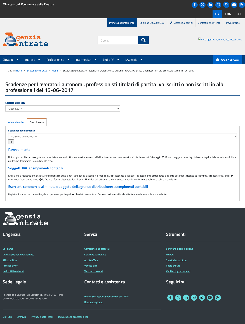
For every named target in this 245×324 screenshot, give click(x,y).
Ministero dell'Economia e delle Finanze (28, 4)
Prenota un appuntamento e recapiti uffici (106, 296)
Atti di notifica (10, 260)
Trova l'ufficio (233, 23)
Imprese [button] (30, 59)
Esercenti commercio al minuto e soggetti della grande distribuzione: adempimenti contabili (78, 186)
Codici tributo (173, 265)
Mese (55, 70)
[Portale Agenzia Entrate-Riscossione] (220, 40)
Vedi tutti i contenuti (13, 271)
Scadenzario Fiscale (37, 70)
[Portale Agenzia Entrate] (25, 40)
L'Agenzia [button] (131, 59)
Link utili (7, 317)
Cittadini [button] (8, 59)
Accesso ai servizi (183, 23)
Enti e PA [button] (109, 59)
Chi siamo (8, 249)
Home (19, 70)
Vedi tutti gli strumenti (178, 271)
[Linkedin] (210, 5)
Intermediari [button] (84, 59)
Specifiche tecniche (176, 260)
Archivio (21, 317)
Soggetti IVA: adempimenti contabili (35, 168)
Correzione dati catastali (97, 249)
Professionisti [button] (55, 59)
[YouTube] (234, 5)
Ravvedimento (19, 149)
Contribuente (37, 122)
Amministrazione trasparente (18, 254)
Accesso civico (10, 265)
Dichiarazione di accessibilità (73, 317)
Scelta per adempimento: (22, 130)
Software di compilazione (179, 249)
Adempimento (15, 122)
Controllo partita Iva (95, 254)
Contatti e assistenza (209, 23)
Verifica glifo (90, 265)
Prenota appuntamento (121, 23)
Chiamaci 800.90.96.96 (152, 23)
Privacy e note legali (42, 317)
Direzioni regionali (93, 302)
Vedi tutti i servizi (93, 271)
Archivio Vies (91, 260)
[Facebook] (195, 5)
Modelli (170, 254)
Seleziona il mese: (15, 103)
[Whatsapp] (226, 5)
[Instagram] (218, 5)
